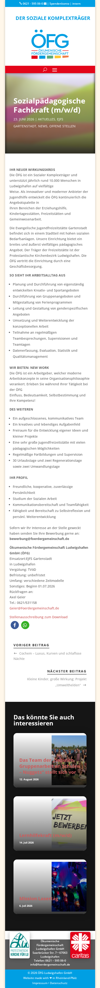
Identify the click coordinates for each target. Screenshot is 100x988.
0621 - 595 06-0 (32, 4)
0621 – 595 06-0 (55, 961)
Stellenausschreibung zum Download (39, 617)
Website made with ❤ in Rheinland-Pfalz (50, 978)
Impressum (39, 983)
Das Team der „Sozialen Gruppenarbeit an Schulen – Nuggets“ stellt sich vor (49, 766)
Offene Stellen (62, 126)
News (42, 126)
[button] (15, 625)
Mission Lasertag (38, 898)
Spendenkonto (59, 4)
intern (76, 4)
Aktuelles (46, 119)
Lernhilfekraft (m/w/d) (45, 835)
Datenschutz (58, 983)
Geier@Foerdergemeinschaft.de (34, 608)
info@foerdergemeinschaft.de (50, 964)
